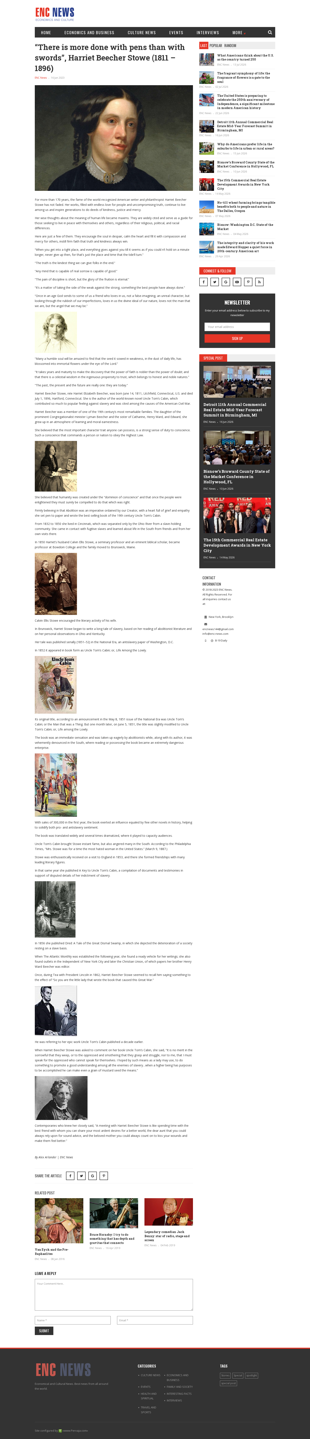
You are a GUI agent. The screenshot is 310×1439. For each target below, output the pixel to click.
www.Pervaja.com (75, 1430)
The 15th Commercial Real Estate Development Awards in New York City (243, 184)
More (238, 32)
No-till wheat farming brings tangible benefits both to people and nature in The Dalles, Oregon (246, 207)
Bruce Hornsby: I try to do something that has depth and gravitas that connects (112, 1239)
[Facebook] (203, 282)
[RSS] (259, 282)
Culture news (142, 32)
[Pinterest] (104, 1176)
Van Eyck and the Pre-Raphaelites (52, 1252)
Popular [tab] (216, 45)
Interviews (208, 32)
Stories (225, 1375)
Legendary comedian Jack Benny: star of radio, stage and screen (167, 1236)
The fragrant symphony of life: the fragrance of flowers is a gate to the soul (243, 77)
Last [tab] (203, 45)
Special (238, 1375)
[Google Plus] (226, 282)
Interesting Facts (179, 1394)
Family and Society (180, 1387)
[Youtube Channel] (237, 282)
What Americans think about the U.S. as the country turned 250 (245, 57)
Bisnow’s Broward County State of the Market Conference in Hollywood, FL (245, 164)
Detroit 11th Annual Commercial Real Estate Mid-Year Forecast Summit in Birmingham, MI (245, 126)
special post (228, 1383)
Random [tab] (230, 45)
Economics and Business (90, 32)
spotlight (251, 1375)
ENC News (41, 77)
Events (176, 32)
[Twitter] (214, 282)
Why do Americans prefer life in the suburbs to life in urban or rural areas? (245, 146)
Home (46, 32)
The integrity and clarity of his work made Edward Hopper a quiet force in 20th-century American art (245, 247)
